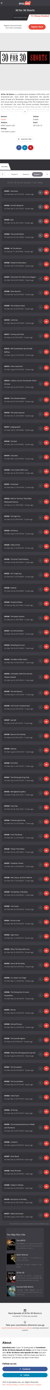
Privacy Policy (12, 1385)
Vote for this (26, 139)
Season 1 (37, 174)
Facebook (26, 1369)
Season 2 (26, 174)
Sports (3, 119)
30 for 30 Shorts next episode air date (21, 1224)
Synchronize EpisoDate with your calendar (17, 1328)
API (3, 1385)
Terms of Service (26, 1385)
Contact (38, 1385)
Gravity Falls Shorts (25, 1287)
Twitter (26, 1375)
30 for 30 (20, 1272)
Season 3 (15, 174)
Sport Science (22, 1255)
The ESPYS (21, 1240)
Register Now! (37, 27)
